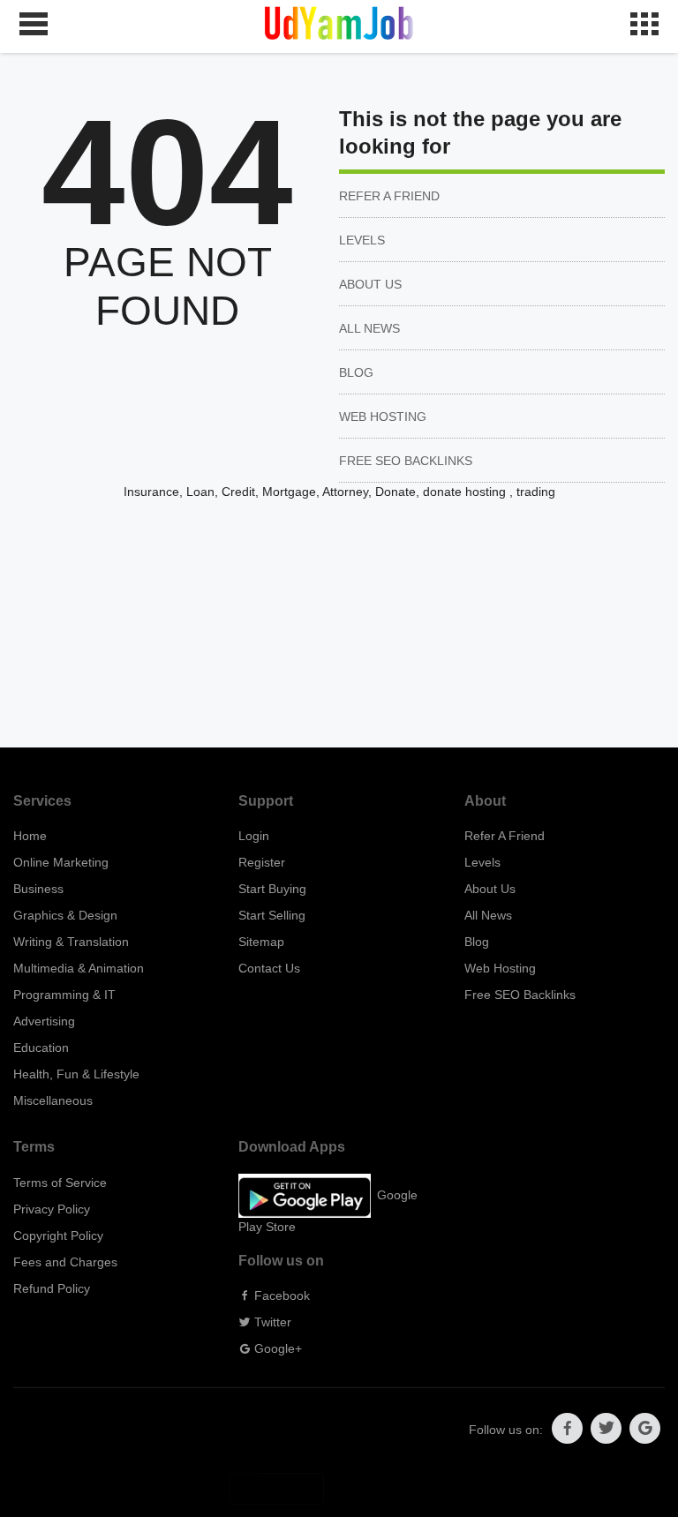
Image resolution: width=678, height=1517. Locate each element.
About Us (370, 284)
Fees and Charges (65, 1262)
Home (30, 836)
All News (369, 328)
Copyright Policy (58, 1235)
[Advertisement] (339, 623)
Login (253, 836)
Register (261, 862)
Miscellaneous (53, 1100)
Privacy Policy (51, 1209)
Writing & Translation (71, 942)
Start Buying (272, 889)
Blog (356, 372)
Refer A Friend (389, 196)
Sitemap (261, 942)
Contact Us (269, 968)
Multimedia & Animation (78, 968)
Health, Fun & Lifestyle (76, 1074)
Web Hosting (382, 416)
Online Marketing (61, 862)
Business (38, 889)
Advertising (44, 1021)
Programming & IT (64, 995)
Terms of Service (60, 1182)
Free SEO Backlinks (405, 461)
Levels (362, 240)
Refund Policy (51, 1288)
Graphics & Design (65, 915)
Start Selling (271, 915)
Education (41, 1047)
